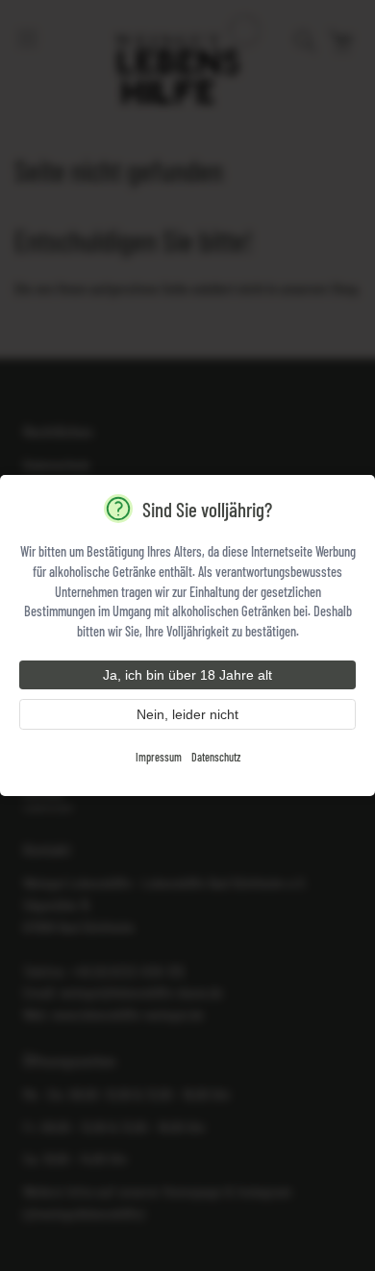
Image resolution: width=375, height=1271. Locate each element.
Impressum (159, 756)
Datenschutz (215, 756)
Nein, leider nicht (187, 714)
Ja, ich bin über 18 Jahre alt (187, 675)
